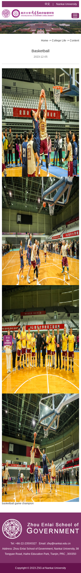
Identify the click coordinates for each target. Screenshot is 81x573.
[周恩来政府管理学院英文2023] (28, 13)
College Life (59, 40)
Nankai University (66, 4)
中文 (47, 4)
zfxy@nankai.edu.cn (59, 543)
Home (44, 40)
